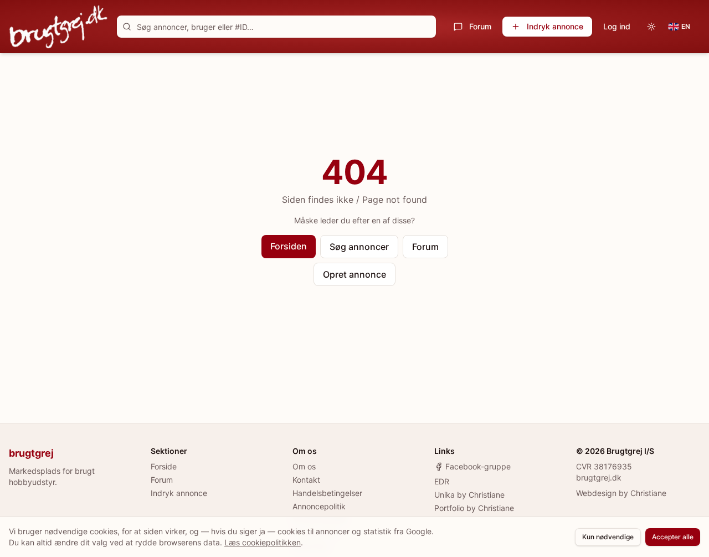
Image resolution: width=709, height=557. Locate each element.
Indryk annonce (555, 26)
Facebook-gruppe (478, 466)
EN (685, 26)
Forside (164, 466)
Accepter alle (672, 537)
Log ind (616, 26)
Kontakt (306, 479)
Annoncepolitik (319, 506)
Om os (304, 466)
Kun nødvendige (608, 537)
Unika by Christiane (469, 494)
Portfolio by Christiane (474, 508)
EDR (441, 481)
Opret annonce (354, 274)
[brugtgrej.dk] (58, 26)
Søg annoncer (359, 246)
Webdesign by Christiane (621, 493)
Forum (480, 26)
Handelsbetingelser (327, 493)
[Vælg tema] (651, 27)
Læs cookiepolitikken (262, 542)
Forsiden (288, 246)
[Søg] (127, 27)
